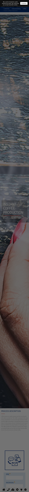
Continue (23, 3)
